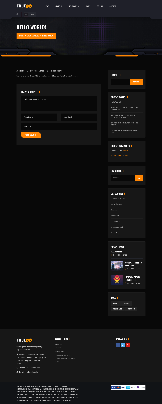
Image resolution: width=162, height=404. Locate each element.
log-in (32, 14)
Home (47, 6)
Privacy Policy (60, 351)
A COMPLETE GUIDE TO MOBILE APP (133, 264)
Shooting (131, 309)
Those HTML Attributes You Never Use (124, 131)
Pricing (100, 6)
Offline (126, 303)
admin (21, 71)
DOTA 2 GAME (116, 204)
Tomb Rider (115, 221)
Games (88, 6)
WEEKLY (125, 151)
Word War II (115, 233)
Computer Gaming (118, 198)
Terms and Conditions (63, 355)
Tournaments (74, 6)
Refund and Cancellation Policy (65, 360)
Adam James (116, 155)
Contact (112, 6)
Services (58, 348)
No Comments (55, 71)
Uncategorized (117, 227)
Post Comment (31, 135)
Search (114, 75)
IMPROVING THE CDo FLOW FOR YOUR (132, 278)
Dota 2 (115, 303)
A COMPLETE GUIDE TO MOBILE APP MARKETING (124, 109)
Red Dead (115, 216)
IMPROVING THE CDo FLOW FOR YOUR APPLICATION (123, 116)
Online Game (117, 309)
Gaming (114, 210)
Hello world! (116, 102)
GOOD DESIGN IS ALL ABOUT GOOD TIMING (124, 124)
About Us (58, 6)
